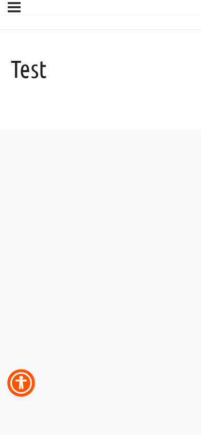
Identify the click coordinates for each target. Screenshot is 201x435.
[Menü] (14, 7)
